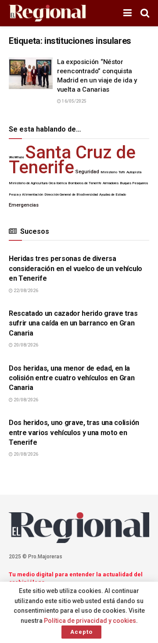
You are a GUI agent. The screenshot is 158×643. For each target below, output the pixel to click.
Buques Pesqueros (134, 183)
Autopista (133, 172)
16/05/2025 (73, 101)
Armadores (110, 183)
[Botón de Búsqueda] (144, 13)
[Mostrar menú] (127, 13)
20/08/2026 (25, 345)
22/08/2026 (25, 290)
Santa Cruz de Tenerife (72, 159)
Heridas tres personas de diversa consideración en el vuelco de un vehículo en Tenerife (75, 268)
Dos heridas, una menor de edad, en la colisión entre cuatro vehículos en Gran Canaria (72, 378)
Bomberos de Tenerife (84, 183)
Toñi (121, 172)
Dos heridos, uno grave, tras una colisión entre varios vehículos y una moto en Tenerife (74, 432)
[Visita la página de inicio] (47, 13)
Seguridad (87, 172)
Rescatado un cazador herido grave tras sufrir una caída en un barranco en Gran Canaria (73, 323)
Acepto (81, 632)
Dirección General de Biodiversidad (71, 194)
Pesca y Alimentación (26, 194)
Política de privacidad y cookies (90, 620)
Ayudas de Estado (112, 194)
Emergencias (24, 205)
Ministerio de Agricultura (28, 183)
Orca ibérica (58, 183)
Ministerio (109, 172)
